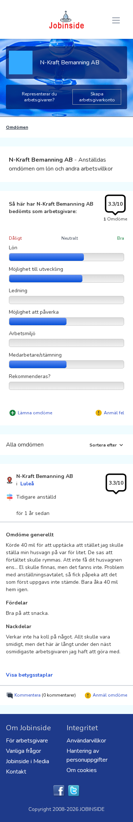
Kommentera (44, 695)
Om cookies (81, 770)
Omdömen (17, 127)
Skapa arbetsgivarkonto (97, 97)
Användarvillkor (86, 741)
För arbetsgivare (27, 741)
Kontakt (16, 772)
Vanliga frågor (23, 751)
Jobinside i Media (27, 761)
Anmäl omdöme (109, 695)
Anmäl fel (114, 413)
